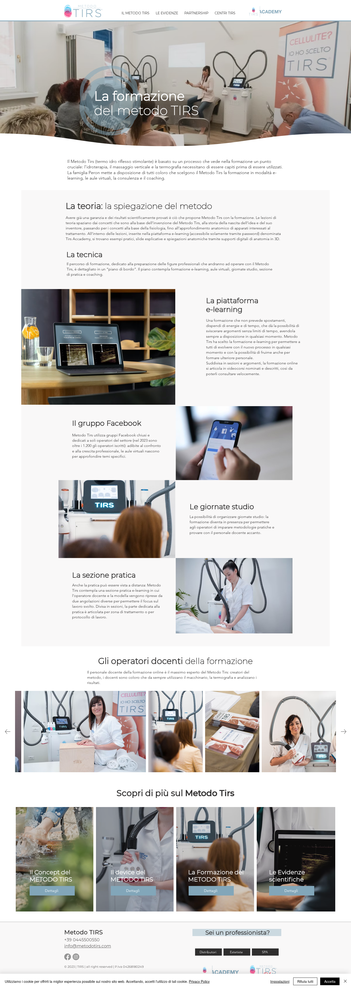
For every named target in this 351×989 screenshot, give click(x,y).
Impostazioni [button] (279, 981)
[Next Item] (343, 731)
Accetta (329, 981)
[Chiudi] (345, 981)
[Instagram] (76, 956)
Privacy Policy (199, 981)
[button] (135, 11)
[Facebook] (67, 956)
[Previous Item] (7, 731)
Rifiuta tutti (305, 981)
